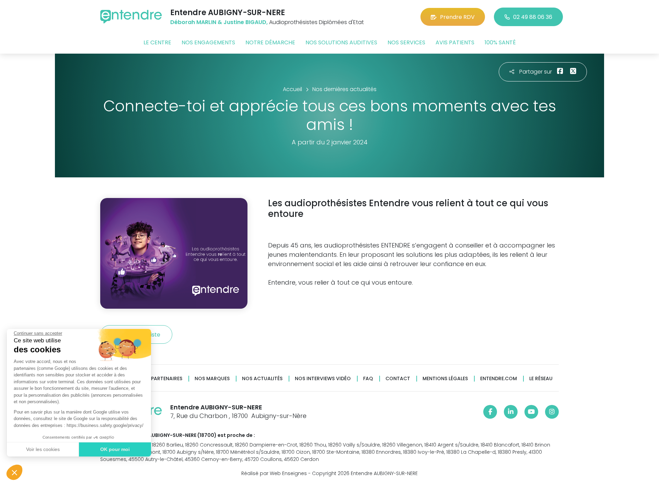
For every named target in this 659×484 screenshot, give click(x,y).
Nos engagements (208, 42)
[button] (14, 472)
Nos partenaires (160, 379)
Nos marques (212, 379)
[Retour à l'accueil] (131, 17)
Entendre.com (498, 379)
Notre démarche (270, 42)
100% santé (500, 42)
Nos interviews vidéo (323, 379)
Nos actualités (262, 379)
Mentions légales (445, 379)
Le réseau (541, 379)
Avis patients (455, 42)
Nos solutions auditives (341, 42)
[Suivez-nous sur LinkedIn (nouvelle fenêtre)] (511, 412)
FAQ (368, 379)
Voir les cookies (43, 449)
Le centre (157, 42)
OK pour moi (115, 449)
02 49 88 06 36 (532, 17)
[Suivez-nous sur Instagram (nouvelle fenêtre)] (552, 412)
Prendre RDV (457, 17)
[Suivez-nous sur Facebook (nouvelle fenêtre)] (490, 412)
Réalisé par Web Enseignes (274, 473)
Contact (397, 379)
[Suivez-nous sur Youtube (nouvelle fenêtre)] (531, 412)
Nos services (406, 42)
